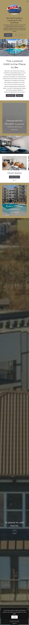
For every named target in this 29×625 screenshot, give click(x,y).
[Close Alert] (27, 1)
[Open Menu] (27, 40)
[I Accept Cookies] (27, 609)
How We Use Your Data (14, 621)
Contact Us (14, 623)
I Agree (14, 617)
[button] (14, 178)
